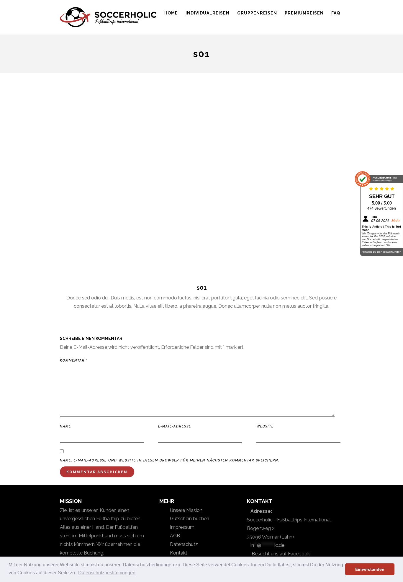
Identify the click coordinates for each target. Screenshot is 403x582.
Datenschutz (183, 544)
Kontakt (178, 553)
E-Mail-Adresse (174, 426)
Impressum (181, 527)
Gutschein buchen (189, 518)
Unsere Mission (185, 510)
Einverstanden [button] (369, 569)
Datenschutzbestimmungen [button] (106, 572)
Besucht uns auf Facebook (280, 554)
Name (65, 426)
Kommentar (74, 360)
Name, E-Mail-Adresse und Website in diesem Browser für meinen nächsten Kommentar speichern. (169, 460)
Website (265, 426)
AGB (174, 536)
